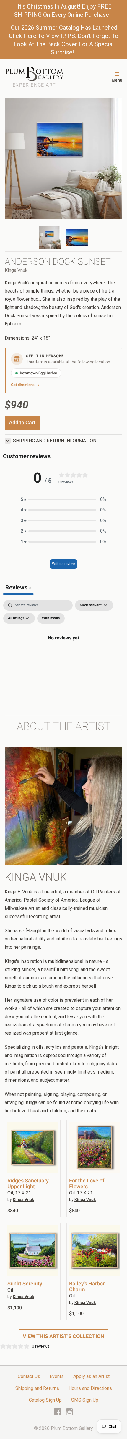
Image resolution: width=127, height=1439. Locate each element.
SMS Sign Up (84, 1400)
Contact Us (29, 1376)
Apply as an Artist (91, 1376)
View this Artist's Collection (63, 1336)
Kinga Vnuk (16, 270)
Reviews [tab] (18, 587)
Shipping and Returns (37, 1388)
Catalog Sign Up (45, 1400)
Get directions (23, 385)
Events (57, 1376)
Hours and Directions (90, 1388)
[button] (63, 499)
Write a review (63, 564)
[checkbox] (51, 618)
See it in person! (45, 356)
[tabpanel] (63, 651)
